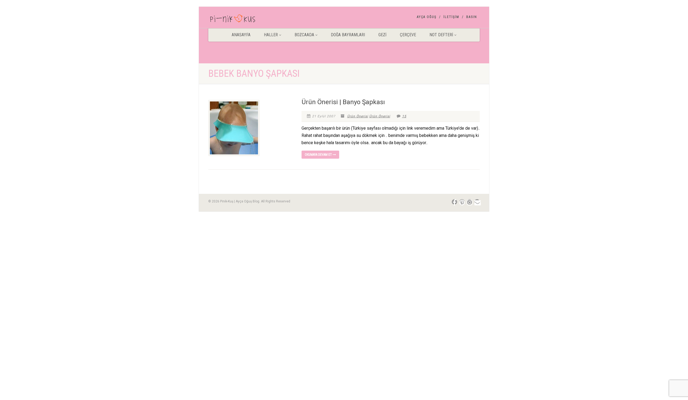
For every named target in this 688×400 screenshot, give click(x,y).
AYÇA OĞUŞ (426, 17)
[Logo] (250, 19)
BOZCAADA (304, 34)
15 (404, 116)
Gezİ (382, 34)
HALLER (271, 34)
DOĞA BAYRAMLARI (348, 34)
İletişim (451, 17)
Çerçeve (408, 34)
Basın (471, 17)
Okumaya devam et (319, 155)
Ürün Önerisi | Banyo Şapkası (343, 102)
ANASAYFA (241, 34)
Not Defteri (441, 34)
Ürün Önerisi (357, 116)
